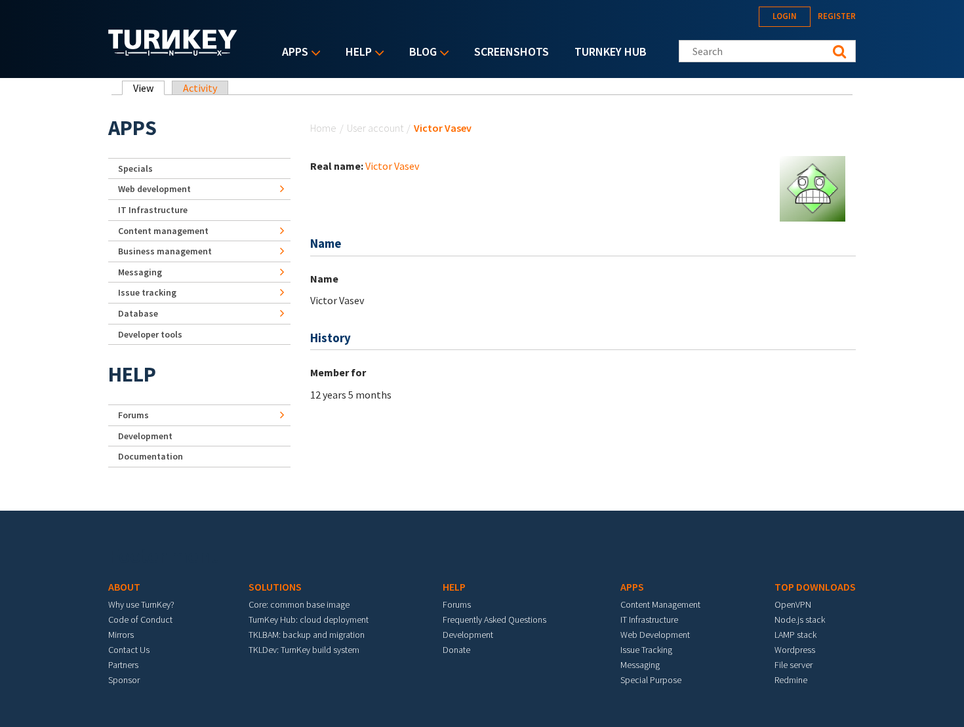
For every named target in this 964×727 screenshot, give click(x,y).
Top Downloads (815, 586)
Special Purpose (650, 680)
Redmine (790, 680)
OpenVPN (792, 604)
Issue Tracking (646, 650)
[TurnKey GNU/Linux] (172, 51)
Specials (135, 168)
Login (785, 16)
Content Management (660, 604)
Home (323, 127)
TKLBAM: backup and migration (307, 634)
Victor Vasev (392, 165)
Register (837, 16)
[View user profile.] (812, 187)
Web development (154, 189)
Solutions (275, 586)
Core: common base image (299, 604)
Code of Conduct (140, 619)
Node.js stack (799, 619)
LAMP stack (795, 634)
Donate (456, 650)
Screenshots (511, 51)
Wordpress (794, 650)
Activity (200, 87)
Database (138, 313)
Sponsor (124, 680)
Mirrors (121, 634)
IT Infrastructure (153, 210)
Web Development (655, 634)
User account (375, 127)
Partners (123, 665)
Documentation (150, 456)
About (124, 586)
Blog (420, 53)
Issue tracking (147, 292)
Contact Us (129, 650)
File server (793, 665)
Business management (165, 251)
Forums (133, 415)
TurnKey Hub (610, 51)
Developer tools (150, 334)
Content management (163, 231)
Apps (291, 53)
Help (355, 53)
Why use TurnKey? (141, 604)
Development (145, 436)
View (149, 87)
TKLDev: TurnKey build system (304, 650)
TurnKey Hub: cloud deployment (309, 619)
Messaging (140, 272)
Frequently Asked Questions (494, 619)
